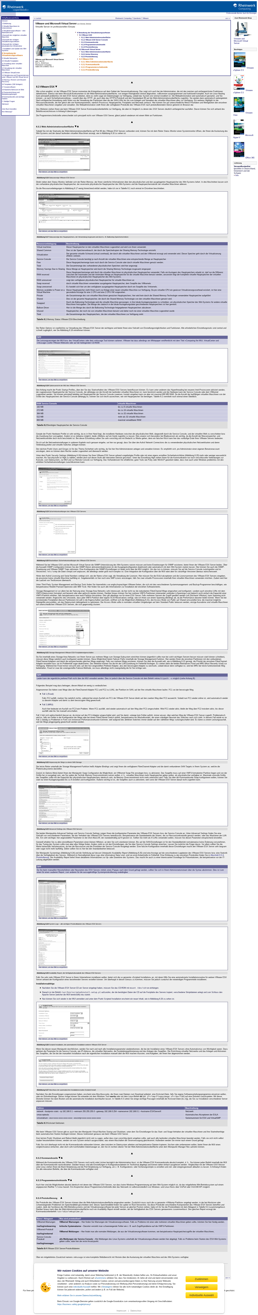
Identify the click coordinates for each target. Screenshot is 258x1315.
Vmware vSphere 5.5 (243, 69)
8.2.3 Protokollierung (89, 56)
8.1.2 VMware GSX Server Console (94, 40)
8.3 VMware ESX (86, 59)
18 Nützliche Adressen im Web (13, 90)
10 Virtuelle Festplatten (10, 61)
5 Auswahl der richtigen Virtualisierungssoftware (10, 40)
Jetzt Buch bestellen (9, 109)
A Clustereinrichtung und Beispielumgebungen (11, 93)
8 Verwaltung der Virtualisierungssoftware (12, 54)
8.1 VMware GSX (85, 35)
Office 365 (249, 158)
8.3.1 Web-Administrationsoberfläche (97, 62)
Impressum (121, 1311)
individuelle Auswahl (81, 1287)
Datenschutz (135, 1311)
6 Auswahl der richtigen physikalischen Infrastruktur (12, 45)
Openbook (137, 18)
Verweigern (107, 1287)
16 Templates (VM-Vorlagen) (12, 84)
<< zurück (37, 18)
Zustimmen (100, 1278)
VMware (146, 18)
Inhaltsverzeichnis (10, 18)
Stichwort (5, 104)
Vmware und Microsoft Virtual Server (241, 41)
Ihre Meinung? (7, 112)
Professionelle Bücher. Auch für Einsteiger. (241, 13)
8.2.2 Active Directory (89, 54)
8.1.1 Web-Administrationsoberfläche (95, 37)
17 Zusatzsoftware (9, 87)
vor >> (227, 18)
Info (237, 175)
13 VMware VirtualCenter (11, 72)
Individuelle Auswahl (201, 1295)
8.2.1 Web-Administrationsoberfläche (95, 52)
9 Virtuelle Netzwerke (9, 58)
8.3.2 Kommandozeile (90, 64)
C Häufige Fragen (8, 101)
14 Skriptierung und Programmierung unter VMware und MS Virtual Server (15, 76)
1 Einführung (6, 23)
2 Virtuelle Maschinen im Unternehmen (10, 27)
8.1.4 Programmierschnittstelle (93, 44)
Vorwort (4, 21)
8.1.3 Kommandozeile (89, 42)
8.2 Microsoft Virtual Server (89, 49)
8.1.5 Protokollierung (89, 47)
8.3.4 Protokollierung (90, 70)
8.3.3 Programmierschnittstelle (94, 67)
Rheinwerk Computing (123, 18)
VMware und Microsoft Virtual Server (56, 23)
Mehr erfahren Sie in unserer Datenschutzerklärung (79, 1295)
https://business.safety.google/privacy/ (74, 1304)
